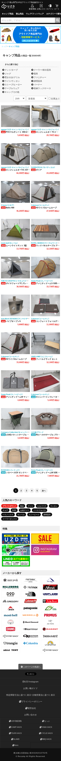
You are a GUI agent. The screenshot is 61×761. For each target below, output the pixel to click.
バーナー (37, 84)
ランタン (53, 506)
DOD (14, 510)
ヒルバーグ (41, 506)
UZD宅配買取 (16, 721)
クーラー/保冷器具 (42, 70)
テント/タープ (11, 70)
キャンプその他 (11, 92)
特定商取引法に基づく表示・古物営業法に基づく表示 (30, 694)
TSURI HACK (16, 733)
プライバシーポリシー (31, 701)
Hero (16, 745)
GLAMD (16, 739)
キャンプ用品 (7, 13)
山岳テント (24, 510)
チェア (5, 510)
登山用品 (20, 13)
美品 (22, 506)
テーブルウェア (11, 88)
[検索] (57, 20)
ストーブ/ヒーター (13, 84)
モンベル (21, 514)
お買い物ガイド (30, 688)
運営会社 (32, 708)
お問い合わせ (30, 714)
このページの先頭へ (31, 666)
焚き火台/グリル (12, 77)
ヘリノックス (8, 514)
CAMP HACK (16, 727)
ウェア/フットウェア (35, 13)
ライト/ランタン (12, 81)
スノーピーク (34, 514)
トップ (4, 46)
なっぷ (47, 721)
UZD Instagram (31, 681)
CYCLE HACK (47, 733)
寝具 (35, 73)
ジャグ (7, 73)
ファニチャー (39, 77)
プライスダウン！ (9, 506)
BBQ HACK (47, 739)
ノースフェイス (39, 510)
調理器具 (37, 81)
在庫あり (55, 98)
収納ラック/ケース (42, 88)
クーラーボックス (10, 518)
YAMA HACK (47, 727)
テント (30, 506)
